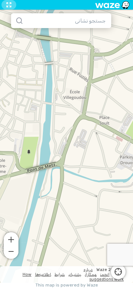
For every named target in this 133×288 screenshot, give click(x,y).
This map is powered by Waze (66, 285)
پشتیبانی (74, 274)
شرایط (60, 274)
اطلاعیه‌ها (43, 274)
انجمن (104, 274)
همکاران (90, 274)
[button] (11, 239)
